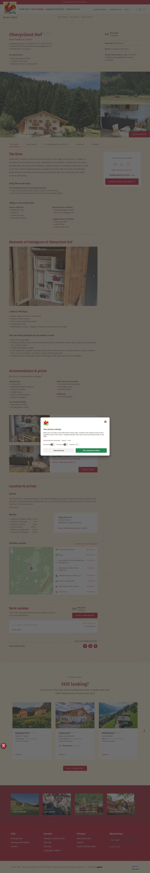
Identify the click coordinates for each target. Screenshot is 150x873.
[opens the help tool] (3, 745)
